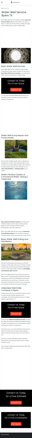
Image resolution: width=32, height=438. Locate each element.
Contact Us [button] (16, 90)
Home (4, 8)
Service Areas (5, 434)
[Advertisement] (16, 37)
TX (8, 8)
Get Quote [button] (16, 424)
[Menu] (2, 3)
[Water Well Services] (16, 2)
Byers (9, 329)
